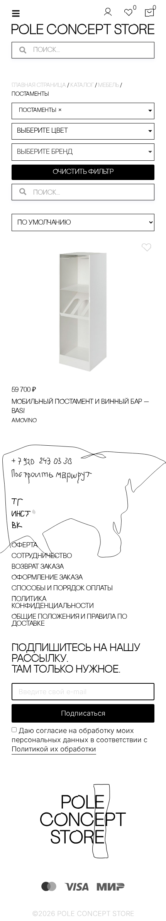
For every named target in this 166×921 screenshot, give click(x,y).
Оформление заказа (47, 578)
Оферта (24, 545)
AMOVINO (24, 421)
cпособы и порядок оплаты (62, 588)
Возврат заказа (38, 567)
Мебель (108, 85)
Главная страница (39, 85)
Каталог (82, 85)
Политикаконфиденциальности (53, 603)
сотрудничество (42, 556)
